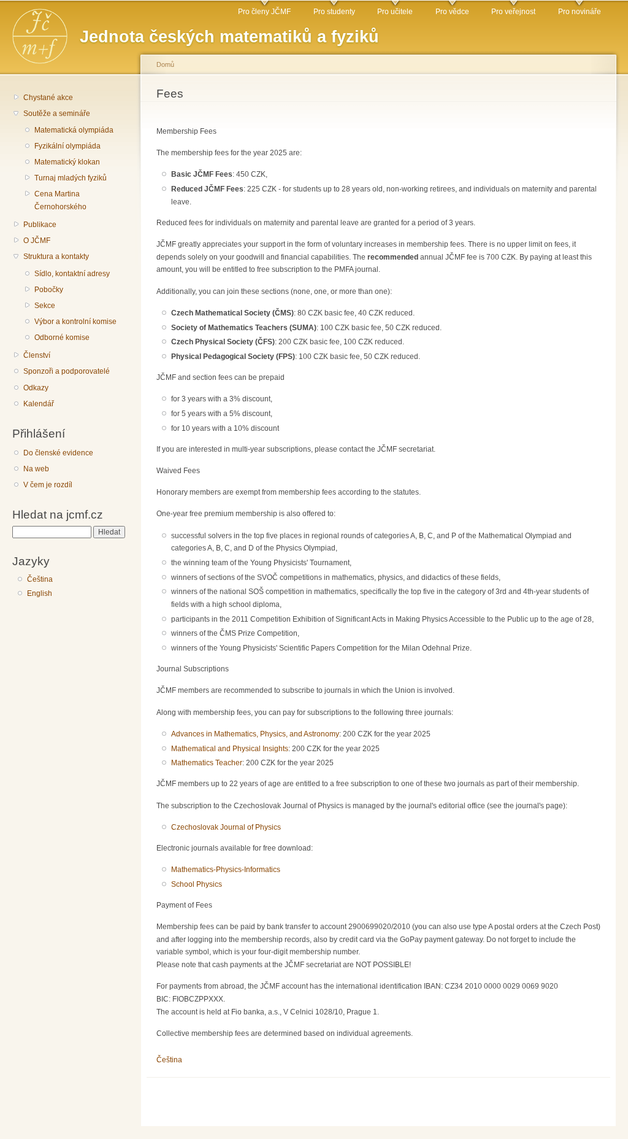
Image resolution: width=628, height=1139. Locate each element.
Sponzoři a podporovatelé (66, 371)
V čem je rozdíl (47, 485)
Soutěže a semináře (56, 113)
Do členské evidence (58, 453)
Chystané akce (48, 97)
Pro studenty (334, 11)
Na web (36, 469)
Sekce (44, 305)
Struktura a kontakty (56, 256)
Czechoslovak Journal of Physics (226, 827)
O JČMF (36, 240)
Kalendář (38, 404)
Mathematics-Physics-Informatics (225, 869)
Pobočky (48, 289)
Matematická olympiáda (73, 130)
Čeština (40, 579)
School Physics (196, 884)
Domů (165, 64)
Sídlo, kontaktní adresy (72, 273)
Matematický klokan (67, 162)
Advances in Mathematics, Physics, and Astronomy (255, 734)
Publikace (39, 224)
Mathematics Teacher (206, 763)
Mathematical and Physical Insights (229, 748)
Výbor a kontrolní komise (75, 321)
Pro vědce (452, 11)
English (39, 593)
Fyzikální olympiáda (67, 146)
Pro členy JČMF (264, 11)
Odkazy (35, 388)
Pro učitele (395, 11)
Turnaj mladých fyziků (70, 178)
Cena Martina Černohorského (60, 200)
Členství (36, 355)
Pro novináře (579, 11)
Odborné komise (62, 337)
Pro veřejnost (513, 11)
